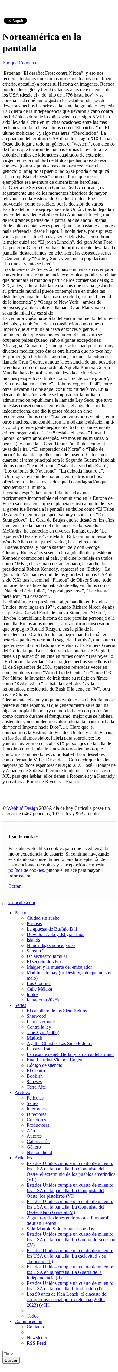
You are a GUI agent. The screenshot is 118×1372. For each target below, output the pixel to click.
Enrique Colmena (19, 62)
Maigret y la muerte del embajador (59, 967)
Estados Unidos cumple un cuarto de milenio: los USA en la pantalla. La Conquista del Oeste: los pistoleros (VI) (70, 1190)
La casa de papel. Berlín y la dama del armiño (70, 1054)
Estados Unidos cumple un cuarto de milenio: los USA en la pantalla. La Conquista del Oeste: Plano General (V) (70, 1207)
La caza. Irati (39, 1048)
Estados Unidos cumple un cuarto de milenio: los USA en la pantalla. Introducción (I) (70, 1286)
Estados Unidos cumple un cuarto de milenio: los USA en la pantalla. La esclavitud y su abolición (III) (70, 1256)
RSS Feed (36, 1343)
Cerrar (14, 886)
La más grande (41, 1021)
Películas (35, 1097)
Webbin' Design (22, 808)
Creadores (36, 1119)
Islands (33, 939)
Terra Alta (36, 1087)
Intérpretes (37, 1108)
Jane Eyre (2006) (43, 1032)
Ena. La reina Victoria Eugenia (56, 1059)
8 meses (34, 1081)
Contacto (35, 1326)
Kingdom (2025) (43, 999)
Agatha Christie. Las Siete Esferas (59, 1043)
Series (20, 1005)
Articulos (23, 1157)
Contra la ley (39, 1027)
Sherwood (36, 1016)
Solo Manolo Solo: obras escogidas (60, 1228)
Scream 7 (35, 950)
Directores (36, 1114)
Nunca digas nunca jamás (51, 945)
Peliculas (23, 912)
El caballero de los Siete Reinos (57, 1010)
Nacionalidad (39, 1152)
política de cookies (26, 870)
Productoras (38, 1125)
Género (34, 1146)
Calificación (38, 1141)
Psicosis (34, 923)
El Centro (36, 1070)
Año (31, 1130)
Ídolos (32, 994)
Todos (32, 1315)
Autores (34, 1136)
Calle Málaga (39, 988)
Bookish (35, 1076)
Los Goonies (39, 983)
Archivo (22, 1092)
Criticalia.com (21, 902)
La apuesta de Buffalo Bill (52, 929)
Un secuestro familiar (47, 956)
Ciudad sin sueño (43, 918)
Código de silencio (44, 1065)
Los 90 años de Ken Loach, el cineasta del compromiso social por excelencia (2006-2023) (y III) (67, 1299)
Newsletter (37, 1337)
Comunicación (28, 1321)
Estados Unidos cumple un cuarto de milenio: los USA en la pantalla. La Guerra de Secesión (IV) (71, 1240)
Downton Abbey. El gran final (55, 934)
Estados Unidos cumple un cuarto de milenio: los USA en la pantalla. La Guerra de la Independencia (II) (70, 1272)
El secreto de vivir (44, 961)
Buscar (11, 1360)
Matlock (34, 1038)
